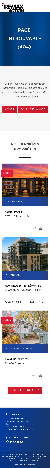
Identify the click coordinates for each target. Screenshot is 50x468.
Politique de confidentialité (20, 458)
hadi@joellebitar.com (23, 429)
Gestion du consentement (31, 460)
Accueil (10, 109)
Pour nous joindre (33, 109)
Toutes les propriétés (25, 390)
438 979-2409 (17, 427)
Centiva (30, 464)
